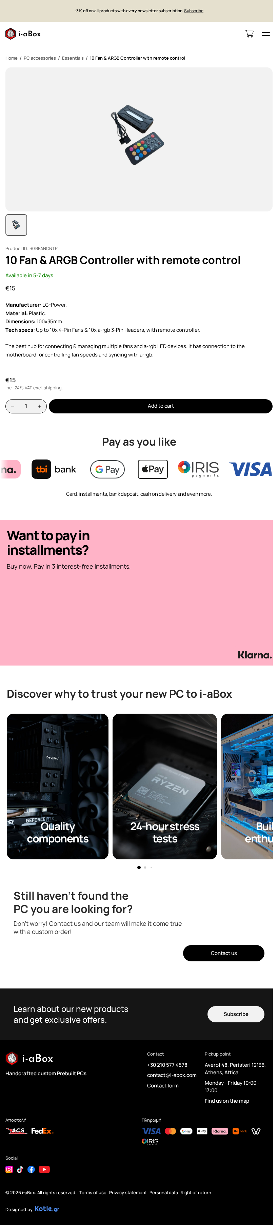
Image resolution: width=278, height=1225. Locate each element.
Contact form (163, 1085)
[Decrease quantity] (12, 406)
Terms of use (92, 1192)
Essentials (73, 58)
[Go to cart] (249, 34)
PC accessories (40, 58)
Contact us (224, 953)
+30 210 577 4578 (167, 1064)
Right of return (196, 1192)
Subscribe (193, 11)
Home (11, 58)
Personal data (164, 1192)
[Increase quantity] (39, 406)
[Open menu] (265, 33)
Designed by (19, 1209)
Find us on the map (227, 1100)
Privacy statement (128, 1192)
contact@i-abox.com (172, 1075)
